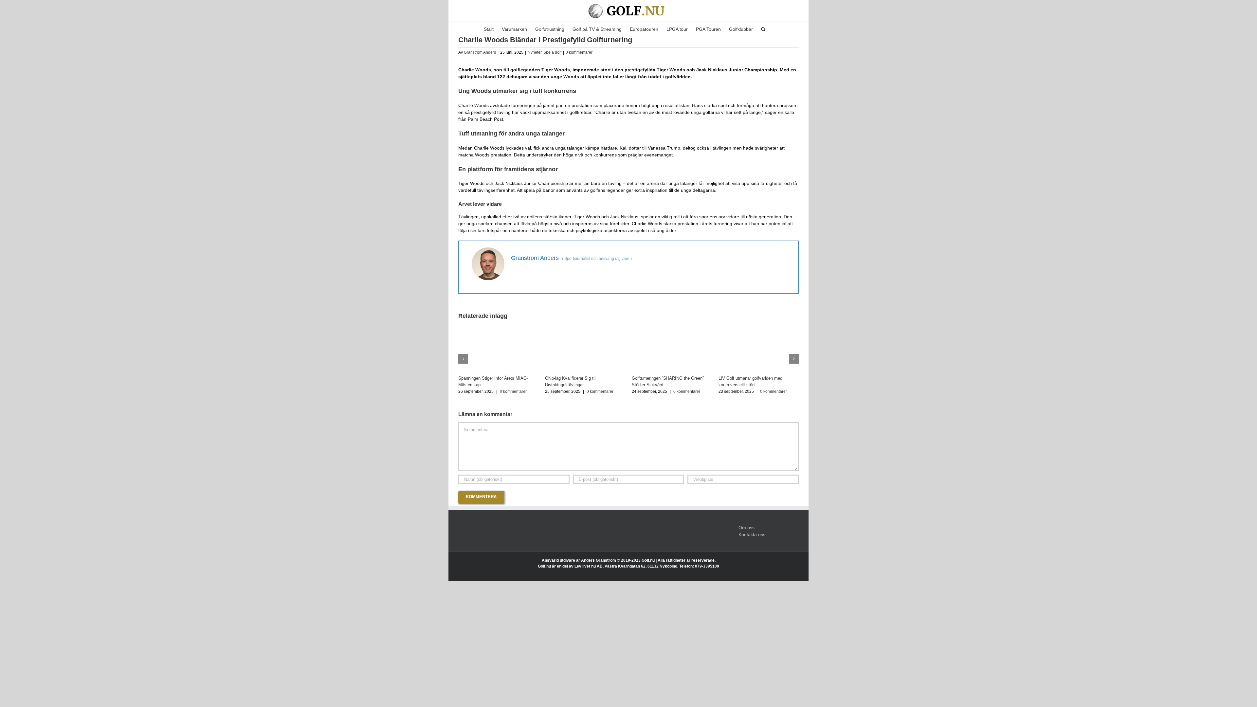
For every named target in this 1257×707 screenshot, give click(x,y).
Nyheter (534, 52)
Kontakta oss (751, 534)
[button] (763, 28)
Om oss (746, 527)
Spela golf (552, 52)
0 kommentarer (579, 52)
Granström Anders (480, 52)
